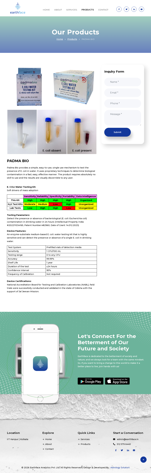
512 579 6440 (123, 444)
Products (72, 39)
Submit (117, 132)
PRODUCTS (88, 9)
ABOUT (58, 9)
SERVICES (71, 9)
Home (59, 39)
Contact (49, 449)
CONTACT (103, 9)
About (48, 444)
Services (85, 439)
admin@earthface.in (126, 439)
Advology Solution (120, 467)
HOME (46, 9)
